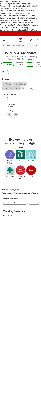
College (8, 4)
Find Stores (33, 30)
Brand (29, 64)
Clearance (14, 23)
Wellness (18, 13)
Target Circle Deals (25, 25)
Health (12, 13)
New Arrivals (22, 23)
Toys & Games (11, 16)
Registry (9, 30)
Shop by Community (19, 20)
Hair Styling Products (22, 194)
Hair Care (22, 57)
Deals (7, 23)
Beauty (14, 11)
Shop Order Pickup (9, 27)
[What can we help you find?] (20, 45)
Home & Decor (14, 6)
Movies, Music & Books (14, 18)
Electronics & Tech (24, 16)
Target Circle (24, 30)
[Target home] (20, 40)
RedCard (15, 30)
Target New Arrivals (7, 1)
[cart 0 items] (36, 40)
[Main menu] (4, 40)
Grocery (15, 8)
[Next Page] (38, 64)
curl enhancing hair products (16, 203)
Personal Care (22, 11)
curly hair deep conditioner (8, 216)
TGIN (8, 108)
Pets (8, 13)
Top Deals (14, 25)
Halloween (15, 4)
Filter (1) (9, 65)
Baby (10, 11)
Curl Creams (7, 194)
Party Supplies (28, 18)
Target (6, 57)
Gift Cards (8, 20)
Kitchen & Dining (26, 6)
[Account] (31, 40)
